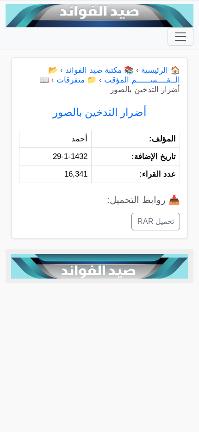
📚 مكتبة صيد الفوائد (99, 70)
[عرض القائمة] (180, 36)
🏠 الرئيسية (160, 70)
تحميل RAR (155, 221)
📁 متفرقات (76, 80)
